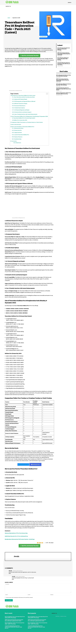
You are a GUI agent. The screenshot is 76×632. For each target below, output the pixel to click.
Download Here (36, 464)
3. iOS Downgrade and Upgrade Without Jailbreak (24, 101)
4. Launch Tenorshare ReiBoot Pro (21, 134)
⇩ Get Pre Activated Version (29, 55)
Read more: (18, 142)
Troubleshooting (17, 139)
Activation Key (43, 36)
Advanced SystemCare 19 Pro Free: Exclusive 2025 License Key (63, 93)
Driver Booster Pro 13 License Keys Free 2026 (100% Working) (63, 49)
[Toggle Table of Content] (46, 94)
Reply (10, 573)
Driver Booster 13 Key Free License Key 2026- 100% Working (63, 58)
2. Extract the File (18, 130)
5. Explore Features (18, 137)
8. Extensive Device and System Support (22, 112)
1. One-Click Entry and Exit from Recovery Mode (24, 97)
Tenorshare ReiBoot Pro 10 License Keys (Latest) (24, 118)
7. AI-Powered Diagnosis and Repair (21, 110)
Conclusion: (14, 141)
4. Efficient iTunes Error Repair (20, 103)
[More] (41, 44)
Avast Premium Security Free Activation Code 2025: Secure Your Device (63, 63)
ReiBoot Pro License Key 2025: (20, 120)
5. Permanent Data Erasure (19, 105)
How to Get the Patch (16, 124)
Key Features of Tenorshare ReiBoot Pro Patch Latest (23, 95)
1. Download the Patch (18, 128)
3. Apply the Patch (18, 132)
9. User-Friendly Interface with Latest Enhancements (25, 114)
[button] (69, 2)
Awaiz (9, 17)
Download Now (24, 464)
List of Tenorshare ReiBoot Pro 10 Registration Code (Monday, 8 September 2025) (29, 116)
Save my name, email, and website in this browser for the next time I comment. (19, 597)
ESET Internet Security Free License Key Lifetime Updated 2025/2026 (63, 53)
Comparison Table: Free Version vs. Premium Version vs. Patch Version (27, 122)
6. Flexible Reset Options (19, 108)
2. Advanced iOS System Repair (20, 99)
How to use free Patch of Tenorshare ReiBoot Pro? (22, 126)
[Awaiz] (6, 18)
